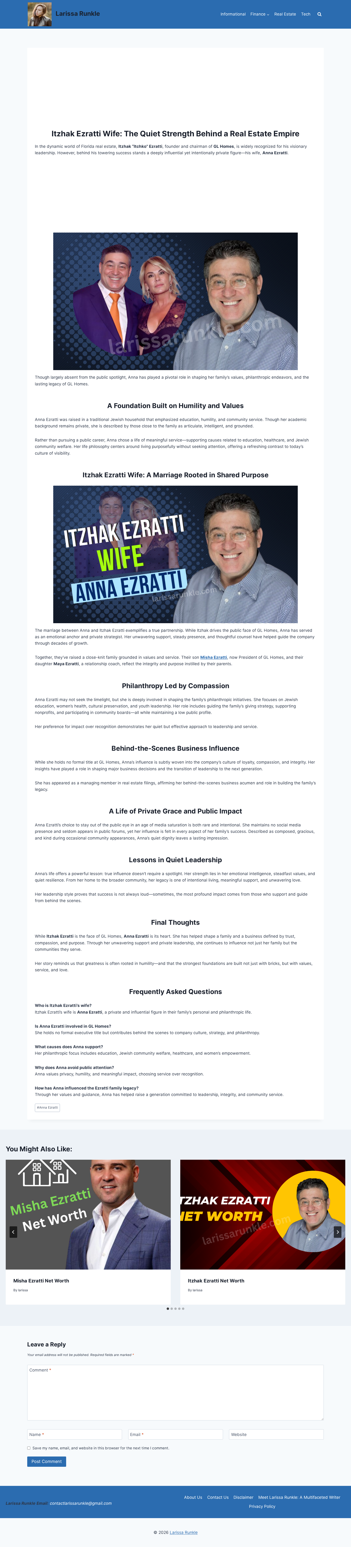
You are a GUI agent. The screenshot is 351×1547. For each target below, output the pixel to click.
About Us (193, 1497)
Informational (233, 14)
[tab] (168, 1309)
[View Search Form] (319, 14)
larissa (23, 1290)
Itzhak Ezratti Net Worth (216, 1281)
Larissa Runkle (184, 1532)
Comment (40, 1370)
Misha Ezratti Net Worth (41, 1281)
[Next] (337, 1232)
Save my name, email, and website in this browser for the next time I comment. (100, 1448)
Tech (305, 14)
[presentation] (88, 1215)
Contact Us (218, 1497)
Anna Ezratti (47, 1107)
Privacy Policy (262, 1506)
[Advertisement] (175, 90)
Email (137, 1434)
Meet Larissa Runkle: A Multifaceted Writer (299, 1497)
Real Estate (285, 14)
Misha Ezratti (213, 657)
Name (36, 1434)
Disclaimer (243, 1497)
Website (239, 1434)
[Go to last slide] (13, 1232)
